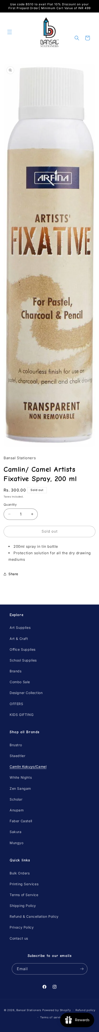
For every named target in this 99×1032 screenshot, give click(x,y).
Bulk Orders (20, 873)
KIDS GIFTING (21, 715)
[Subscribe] (82, 969)
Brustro (16, 745)
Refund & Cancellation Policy (34, 916)
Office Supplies (23, 649)
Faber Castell (21, 821)
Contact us (19, 938)
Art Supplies (20, 627)
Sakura (16, 832)
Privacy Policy (22, 927)
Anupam (17, 810)
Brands (16, 671)
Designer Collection (26, 693)
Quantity (10, 504)
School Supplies (23, 660)
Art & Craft (19, 639)
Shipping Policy (23, 906)
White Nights (21, 777)
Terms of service (51, 1017)
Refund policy (85, 1010)
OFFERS (16, 704)
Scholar (16, 799)
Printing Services (24, 884)
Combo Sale (20, 682)
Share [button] (13, 574)
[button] (9, 32)
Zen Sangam (20, 788)
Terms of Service (24, 895)
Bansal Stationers (28, 1010)
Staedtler (17, 756)
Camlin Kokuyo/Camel (28, 766)
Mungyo (17, 843)
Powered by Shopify (56, 1010)
